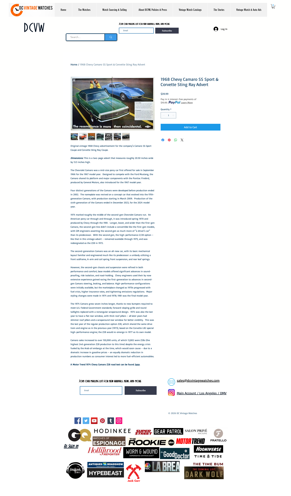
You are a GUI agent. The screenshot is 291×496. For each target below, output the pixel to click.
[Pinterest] (102, 420)
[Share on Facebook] (163, 140)
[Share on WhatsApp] (176, 140)
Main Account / (188, 393)
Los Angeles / (209, 393)
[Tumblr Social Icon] (110, 420)
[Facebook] (77, 420)
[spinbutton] (168, 115)
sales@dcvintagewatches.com (198, 380)
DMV (223, 393)
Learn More (187, 102)
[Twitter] (86, 420)
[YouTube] (94, 420)
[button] (84, 10)
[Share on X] (182, 140)
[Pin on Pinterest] (169, 140)
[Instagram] (119, 420)
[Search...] (110, 37)
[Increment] (173, 115)
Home (74, 64)
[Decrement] (163, 115)
